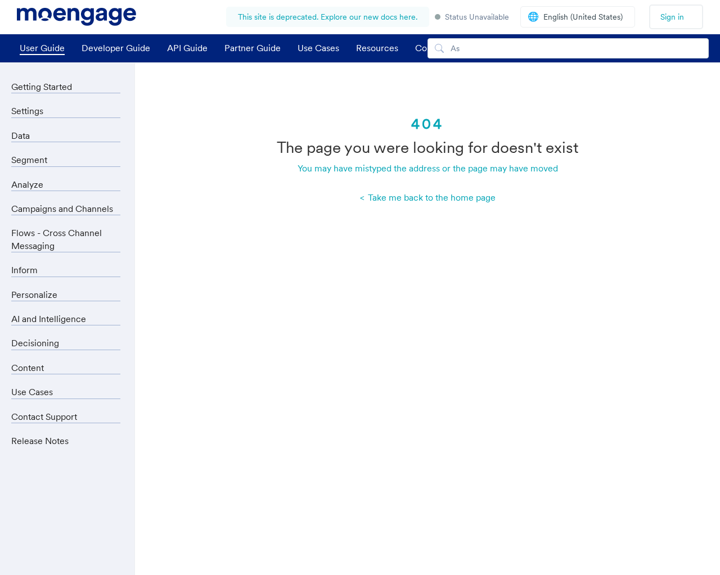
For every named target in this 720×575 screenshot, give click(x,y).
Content (27, 367)
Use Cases (318, 47)
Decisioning (35, 342)
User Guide (42, 47)
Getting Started (41, 86)
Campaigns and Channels (62, 208)
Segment (29, 159)
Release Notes (40, 440)
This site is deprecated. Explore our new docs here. (327, 17)
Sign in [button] (672, 17)
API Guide (187, 47)
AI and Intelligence (48, 318)
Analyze (27, 184)
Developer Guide (116, 47)
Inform (24, 269)
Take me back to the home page (431, 197)
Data (20, 135)
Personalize (34, 294)
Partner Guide (252, 47)
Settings (27, 110)
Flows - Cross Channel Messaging (56, 239)
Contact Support (44, 416)
